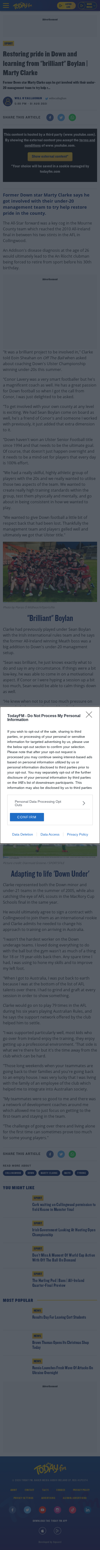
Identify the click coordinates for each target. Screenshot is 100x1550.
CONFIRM (27, 817)
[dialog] (50, 775)
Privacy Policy (77, 834)
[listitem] (50, 803)
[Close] (90, 716)
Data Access (50, 834)
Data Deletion (22, 834)
